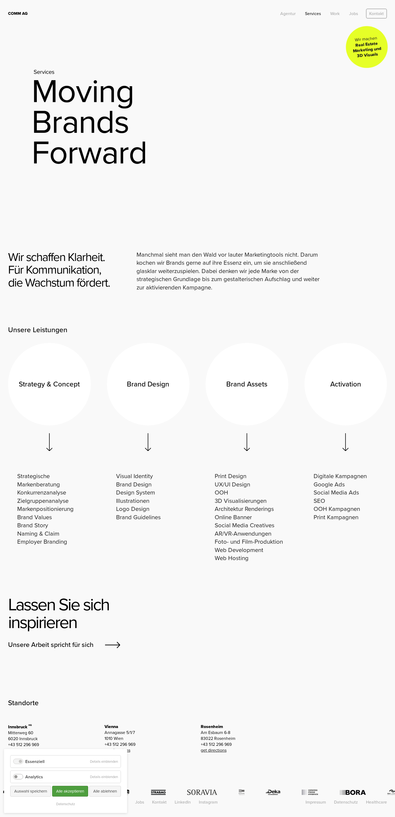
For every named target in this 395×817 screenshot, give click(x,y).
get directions (214, 750)
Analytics (34, 777)
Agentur (288, 13)
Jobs (353, 13)
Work (335, 13)
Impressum (316, 802)
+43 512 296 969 (23, 744)
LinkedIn (183, 802)
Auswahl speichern (30, 791)
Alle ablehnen (105, 791)
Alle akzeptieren (70, 791)
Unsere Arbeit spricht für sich (51, 645)
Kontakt (376, 13)
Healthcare (376, 802)
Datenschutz (346, 802)
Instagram (208, 802)
